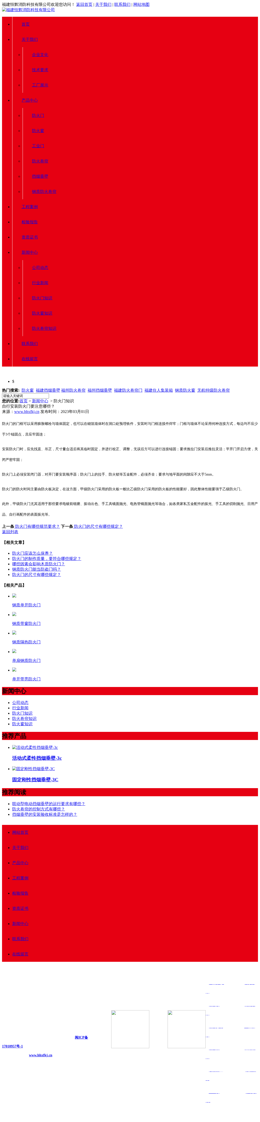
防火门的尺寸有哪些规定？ (98, 526)
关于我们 (103, 4)
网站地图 (141, 4)
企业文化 (40, 54)
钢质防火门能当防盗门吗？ (36, 569)
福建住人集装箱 (158, 390)
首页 (26, 24)
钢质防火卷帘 (44, 191)
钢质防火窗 (185, 390)
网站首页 (20, 832)
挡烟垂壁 (40, 176)
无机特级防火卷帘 (213, 390)
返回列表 (10, 532)
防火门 (38, 115)
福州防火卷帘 (73, 390)
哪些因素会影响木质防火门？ (38, 564)
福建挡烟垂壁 (48, 390)
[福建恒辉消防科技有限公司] (28, 10)
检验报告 (30, 222)
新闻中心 (30, 252)
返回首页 (84, 4)
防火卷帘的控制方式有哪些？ (38, 809)
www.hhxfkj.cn (26, 411)
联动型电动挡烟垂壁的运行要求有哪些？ (48, 804)
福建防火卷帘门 (128, 390)
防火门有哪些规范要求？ (37, 526)
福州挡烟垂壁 (100, 390)
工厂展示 (40, 85)
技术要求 (40, 70)
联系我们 (122, 4)
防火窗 (38, 131)
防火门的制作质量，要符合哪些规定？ (46, 558)
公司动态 (40, 267)
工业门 (38, 146)
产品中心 (30, 100)
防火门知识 (42, 298)
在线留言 (30, 359)
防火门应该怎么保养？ (32, 553)
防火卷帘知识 (44, 328)
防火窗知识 (42, 313)
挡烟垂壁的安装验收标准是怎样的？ (44, 814)
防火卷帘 (40, 161)
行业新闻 (40, 283)
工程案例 (30, 207)
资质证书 (30, 237)
